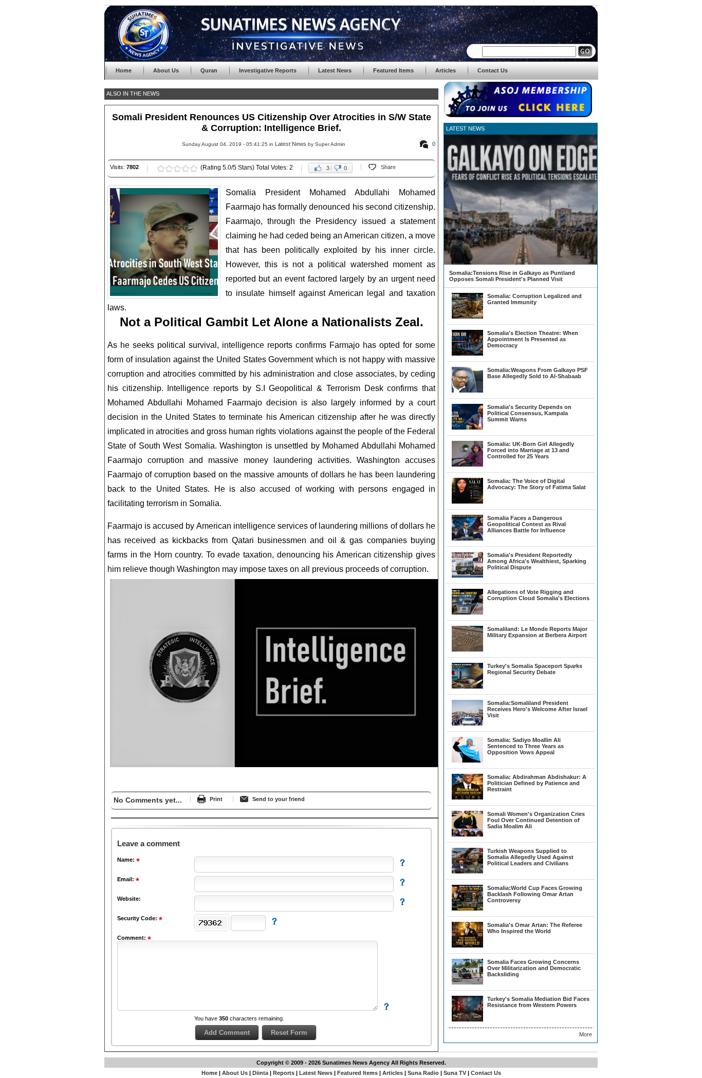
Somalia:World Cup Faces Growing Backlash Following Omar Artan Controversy (534, 894)
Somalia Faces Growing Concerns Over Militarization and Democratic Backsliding (534, 968)
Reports (283, 1073)
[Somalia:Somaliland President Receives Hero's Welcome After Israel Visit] (467, 723)
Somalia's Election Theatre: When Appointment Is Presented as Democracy (532, 339)
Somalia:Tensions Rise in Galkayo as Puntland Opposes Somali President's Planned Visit (512, 276)
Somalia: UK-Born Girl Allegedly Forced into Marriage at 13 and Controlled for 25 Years (530, 450)
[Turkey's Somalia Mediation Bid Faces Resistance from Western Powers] (467, 1019)
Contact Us (486, 1073)
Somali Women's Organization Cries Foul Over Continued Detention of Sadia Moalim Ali (536, 820)
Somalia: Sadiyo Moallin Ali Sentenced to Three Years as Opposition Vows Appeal (525, 746)
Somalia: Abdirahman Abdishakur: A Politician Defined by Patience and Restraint (536, 783)
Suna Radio (423, 1073)
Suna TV (455, 1073)
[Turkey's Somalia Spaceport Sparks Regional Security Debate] (467, 686)
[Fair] (169, 168)
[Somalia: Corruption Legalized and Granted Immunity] (467, 316)
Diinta (260, 1073)
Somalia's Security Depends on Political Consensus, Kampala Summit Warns (529, 413)
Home (209, 1073)
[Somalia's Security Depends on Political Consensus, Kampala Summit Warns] (467, 427)
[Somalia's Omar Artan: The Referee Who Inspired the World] (467, 945)
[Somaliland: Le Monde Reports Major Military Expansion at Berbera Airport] (467, 649)
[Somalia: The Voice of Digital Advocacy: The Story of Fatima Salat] (467, 501)
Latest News (290, 144)
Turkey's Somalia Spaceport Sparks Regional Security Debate (534, 669)
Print (216, 799)
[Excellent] (194, 168)
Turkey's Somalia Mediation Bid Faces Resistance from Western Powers (538, 1002)
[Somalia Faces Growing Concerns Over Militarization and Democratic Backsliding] (467, 982)
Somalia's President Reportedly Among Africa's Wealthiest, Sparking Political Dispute (536, 561)
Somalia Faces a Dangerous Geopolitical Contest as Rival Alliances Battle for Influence (526, 524)
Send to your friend (278, 799)
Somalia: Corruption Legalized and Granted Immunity (534, 299)
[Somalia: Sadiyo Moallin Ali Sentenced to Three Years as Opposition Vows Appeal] (467, 760)
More (585, 1034)
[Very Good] (185, 168)
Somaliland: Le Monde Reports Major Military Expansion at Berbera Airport (537, 632)
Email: (126, 879)
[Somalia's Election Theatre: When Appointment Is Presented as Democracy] (467, 353)
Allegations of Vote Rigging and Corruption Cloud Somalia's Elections (538, 595)
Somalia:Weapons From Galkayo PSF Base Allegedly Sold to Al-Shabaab (537, 373)
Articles (392, 1073)
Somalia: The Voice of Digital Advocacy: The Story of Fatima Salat (536, 484)
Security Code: (138, 918)
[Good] (177, 168)
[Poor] (161, 168)
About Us (235, 1073)
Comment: (132, 938)
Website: (129, 899)
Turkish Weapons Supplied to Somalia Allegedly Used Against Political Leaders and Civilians (530, 857)
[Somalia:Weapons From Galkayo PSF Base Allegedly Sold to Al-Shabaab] (467, 390)
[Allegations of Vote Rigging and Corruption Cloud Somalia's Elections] (467, 612)
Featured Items (357, 1073)
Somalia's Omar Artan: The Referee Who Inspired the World (534, 928)
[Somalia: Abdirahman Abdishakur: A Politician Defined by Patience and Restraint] (467, 797)
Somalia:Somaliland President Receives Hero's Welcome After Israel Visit (537, 709)
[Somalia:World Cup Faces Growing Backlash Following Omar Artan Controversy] (467, 908)
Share (388, 167)
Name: (126, 860)
